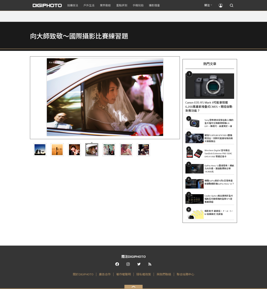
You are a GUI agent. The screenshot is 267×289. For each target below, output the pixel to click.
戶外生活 (89, 5)
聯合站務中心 (185, 274)
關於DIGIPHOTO (83, 274)
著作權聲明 (123, 274)
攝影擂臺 (154, 5)
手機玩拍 (138, 5)
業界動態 (105, 5)
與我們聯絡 (164, 274)
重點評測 (121, 5)
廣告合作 (105, 274)
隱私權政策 (143, 274)
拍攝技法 (72, 5)
